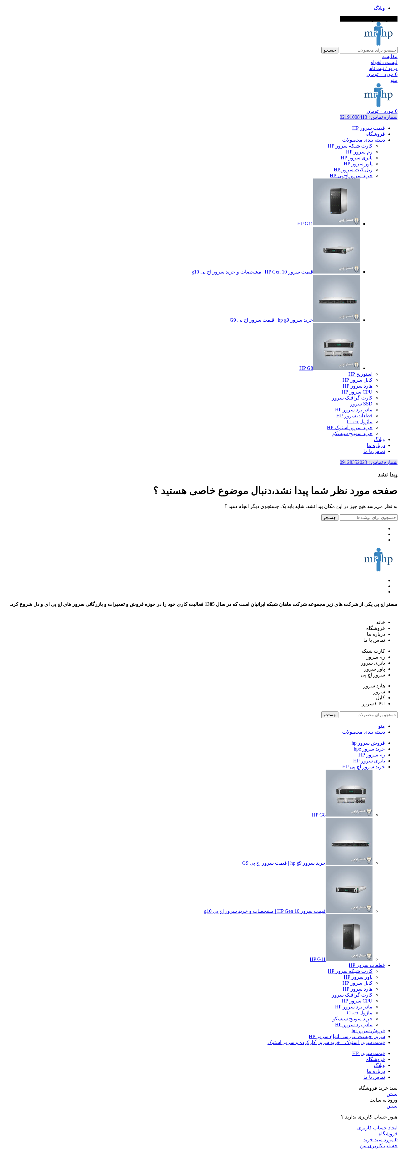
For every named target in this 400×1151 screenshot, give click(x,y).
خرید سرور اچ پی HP (351, 175)
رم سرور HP (359, 151)
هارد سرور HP (357, 386)
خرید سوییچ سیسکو (352, 433)
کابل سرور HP (357, 380)
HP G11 (305, 223)
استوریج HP (360, 374)
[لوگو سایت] (378, 44)
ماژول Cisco (359, 421)
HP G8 (306, 368)
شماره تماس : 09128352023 (369, 462)
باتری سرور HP (356, 157)
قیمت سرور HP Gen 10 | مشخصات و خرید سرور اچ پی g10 (252, 271)
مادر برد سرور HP (353, 409)
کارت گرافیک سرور (352, 397)
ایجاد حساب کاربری (377, 1127)
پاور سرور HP (358, 163)
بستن (392, 1094)
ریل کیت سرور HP (353, 169)
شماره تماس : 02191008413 (369, 117)
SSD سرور (361, 403)
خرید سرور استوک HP (349, 427)
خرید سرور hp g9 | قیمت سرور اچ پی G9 (271, 320)
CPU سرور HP (357, 392)
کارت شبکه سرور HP (350, 145)
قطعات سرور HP (354, 415)
